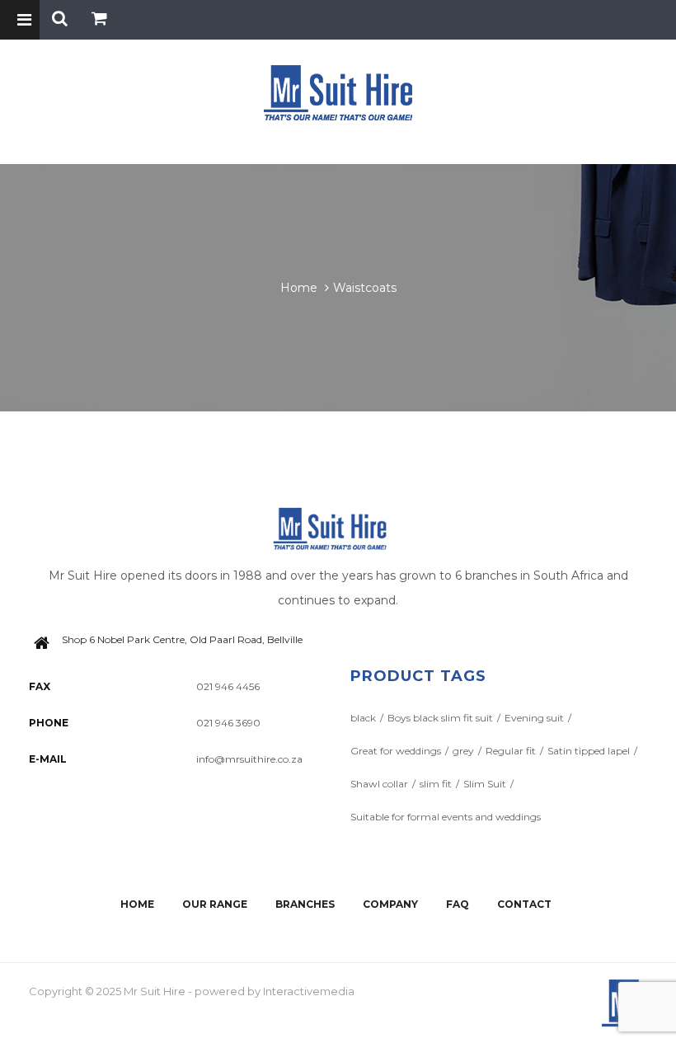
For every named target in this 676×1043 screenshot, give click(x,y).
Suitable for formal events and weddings (445, 816)
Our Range (214, 904)
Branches (305, 904)
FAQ (457, 904)
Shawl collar (379, 784)
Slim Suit (484, 784)
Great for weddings (395, 751)
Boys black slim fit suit (440, 718)
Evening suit (534, 718)
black (363, 718)
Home (298, 287)
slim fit (436, 784)
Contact (524, 904)
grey (463, 751)
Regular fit (511, 751)
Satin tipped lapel (588, 751)
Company (390, 904)
